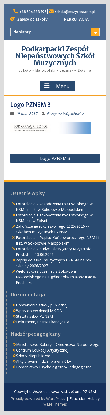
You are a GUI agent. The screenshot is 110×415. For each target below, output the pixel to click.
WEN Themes (55, 404)
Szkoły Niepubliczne (33, 355)
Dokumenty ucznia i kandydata (42, 321)
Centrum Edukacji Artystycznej (42, 350)
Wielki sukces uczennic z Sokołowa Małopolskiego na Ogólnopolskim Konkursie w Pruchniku (56, 277)
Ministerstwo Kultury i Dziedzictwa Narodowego (57, 344)
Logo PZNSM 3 (55, 158)
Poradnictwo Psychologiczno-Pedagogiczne (54, 366)
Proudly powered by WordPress (38, 398)
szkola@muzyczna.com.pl (75, 12)
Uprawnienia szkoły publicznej (42, 305)
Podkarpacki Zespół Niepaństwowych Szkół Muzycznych (55, 55)
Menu (62, 86)
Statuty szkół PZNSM (34, 316)
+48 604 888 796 (32, 12)
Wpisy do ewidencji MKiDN (39, 310)
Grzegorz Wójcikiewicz (65, 113)
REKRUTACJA (76, 19)
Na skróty (22, 31)
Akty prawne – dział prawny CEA (43, 361)
